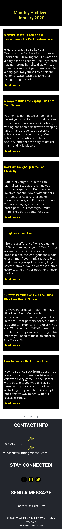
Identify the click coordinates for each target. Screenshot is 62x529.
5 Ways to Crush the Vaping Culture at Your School (29, 103)
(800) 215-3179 (12, 444)
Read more (11, 85)
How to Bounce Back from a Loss (26, 361)
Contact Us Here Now (31, 506)
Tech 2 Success (37, 526)
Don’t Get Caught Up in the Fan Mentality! (24, 169)
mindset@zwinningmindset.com (25, 453)
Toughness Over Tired (19, 233)
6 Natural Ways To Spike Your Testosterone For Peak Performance (28, 37)
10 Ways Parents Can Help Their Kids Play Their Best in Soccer (28, 297)
